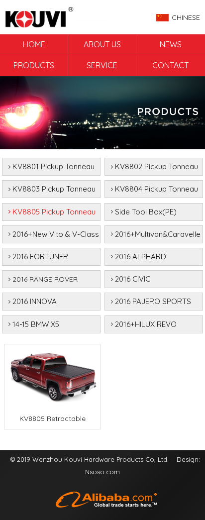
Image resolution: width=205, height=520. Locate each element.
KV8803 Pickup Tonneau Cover (54, 191)
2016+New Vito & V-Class (55, 234)
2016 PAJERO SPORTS (153, 301)
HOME (34, 44)
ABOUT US (102, 44)
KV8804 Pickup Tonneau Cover (156, 191)
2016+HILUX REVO (146, 324)
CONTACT (170, 65)
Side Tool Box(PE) (146, 211)
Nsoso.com (102, 472)
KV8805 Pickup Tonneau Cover (54, 214)
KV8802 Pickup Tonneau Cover (156, 169)
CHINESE (186, 17)
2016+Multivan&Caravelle (158, 234)
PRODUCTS (33, 65)
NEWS (171, 44)
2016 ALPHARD (140, 256)
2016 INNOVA (34, 301)
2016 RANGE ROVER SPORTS (45, 281)
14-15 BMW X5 (35, 324)
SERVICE (102, 65)
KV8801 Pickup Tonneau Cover (53, 169)
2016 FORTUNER (40, 256)
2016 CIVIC (132, 279)
